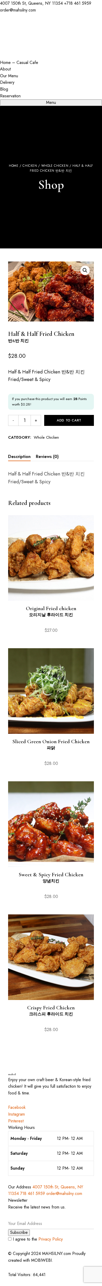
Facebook (17, 1107)
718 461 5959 (33, 1193)
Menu (51, 102)
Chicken (29, 165)
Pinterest (16, 1121)
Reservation (10, 96)
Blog (4, 89)
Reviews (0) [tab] (47, 457)
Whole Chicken (55, 165)
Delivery (7, 82)
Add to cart (69, 420)
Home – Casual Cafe (19, 62)
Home (13, 165)
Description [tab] (19, 457)
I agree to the (37, 1239)
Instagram (16, 1114)
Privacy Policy (50, 1239)
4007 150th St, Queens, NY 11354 (32, 3)
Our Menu (9, 76)
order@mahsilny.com (18, 10)
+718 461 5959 (77, 3)
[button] (85, 270)
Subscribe (19, 1232)
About (5, 69)
